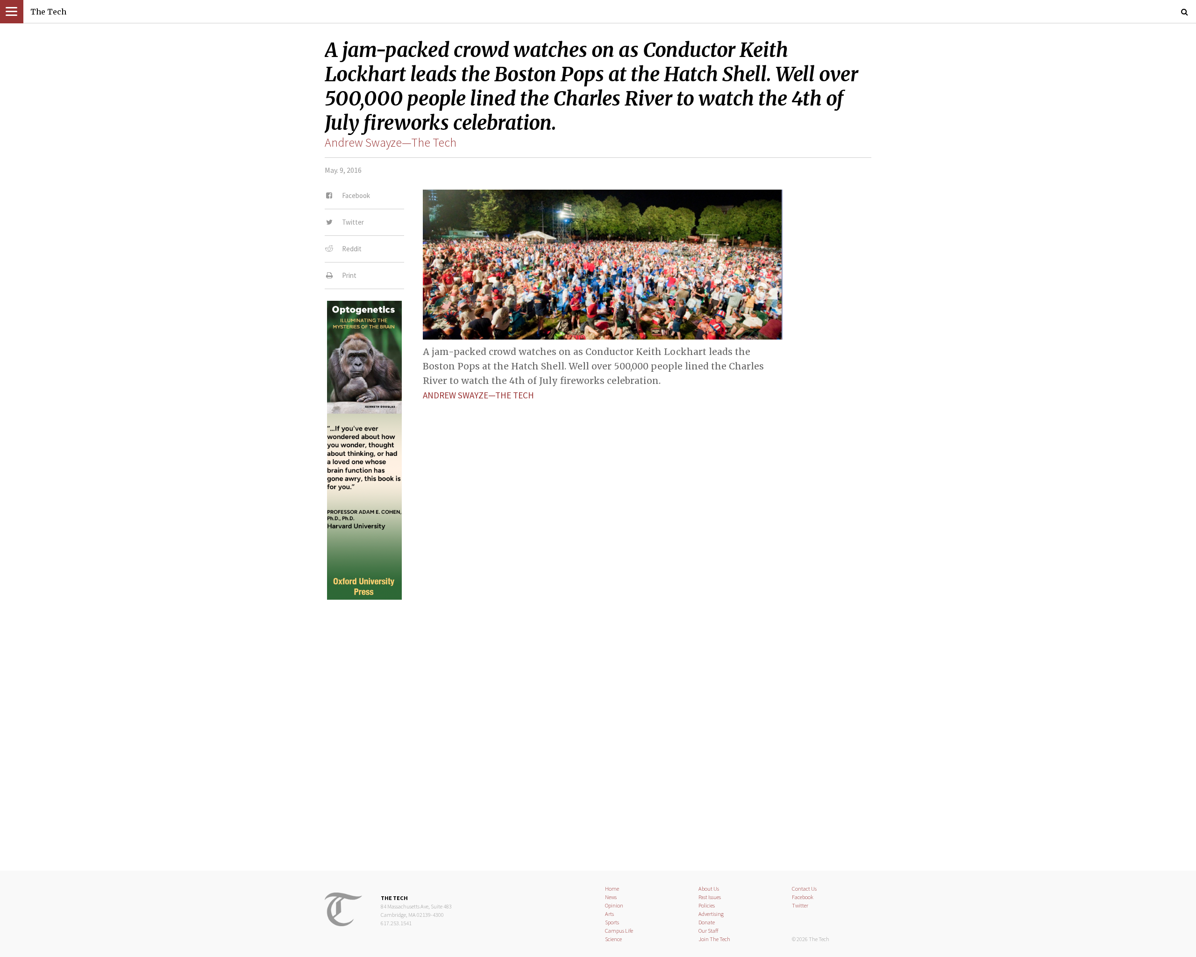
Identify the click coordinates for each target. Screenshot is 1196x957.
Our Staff (708, 930)
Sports (612, 922)
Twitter (800, 905)
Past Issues (709, 896)
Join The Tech (714, 939)
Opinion (614, 905)
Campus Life (619, 930)
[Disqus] (598, 727)
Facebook (802, 896)
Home (612, 888)
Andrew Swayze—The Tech (390, 142)
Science (613, 939)
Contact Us (804, 888)
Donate (706, 922)
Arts (609, 913)
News (611, 896)
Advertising (711, 913)
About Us (708, 888)
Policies (706, 905)
